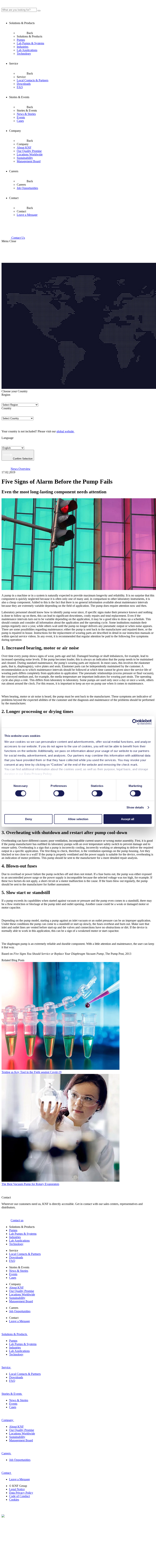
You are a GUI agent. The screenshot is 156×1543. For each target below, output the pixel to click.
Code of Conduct (19, 1496)
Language (8, 437)
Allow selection (78, 819)
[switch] (58, 793)
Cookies (14, 1499)
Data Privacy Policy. (38, 773)
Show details (135, 807)
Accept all (127, 819)
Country (6, 408)
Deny (28, 819)
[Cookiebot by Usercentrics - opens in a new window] (135, 722)
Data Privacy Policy (21, 1492)
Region (6, 394)
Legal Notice (17, 1489)
